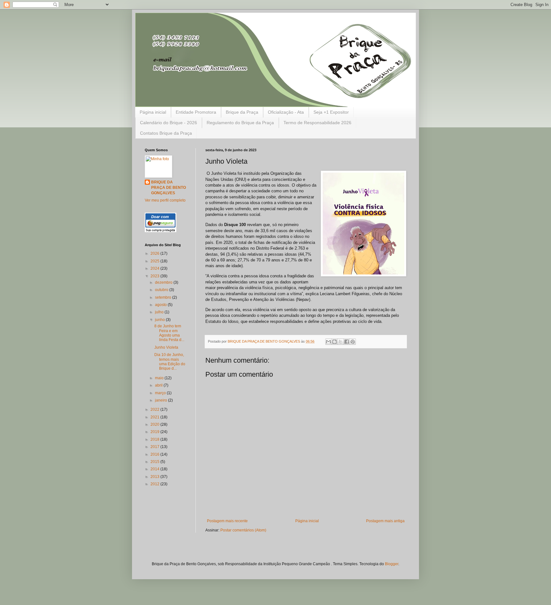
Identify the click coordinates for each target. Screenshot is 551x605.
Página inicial (153, 112)
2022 (155, 409)
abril (159, 385)
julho (160, 312)
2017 (155, 447)
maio (160, 378)
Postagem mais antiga (385, 521)
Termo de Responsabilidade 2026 (317, 122)
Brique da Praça (242, 112)
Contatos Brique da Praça (166, 133)
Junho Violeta (166, 347)
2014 (155, 469)
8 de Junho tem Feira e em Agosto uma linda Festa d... (169, 333)
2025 (155, 261)
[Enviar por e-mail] (328, 341)
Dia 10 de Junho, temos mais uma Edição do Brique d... (169, 361)
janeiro (161, 400)
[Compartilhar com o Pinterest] (352, 341)
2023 (155, 276)
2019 (155, 432)
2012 (155, 484)
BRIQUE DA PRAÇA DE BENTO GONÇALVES (168, 187)
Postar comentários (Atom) (243, 530)
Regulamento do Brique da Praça (240, 122)
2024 (155, 268)
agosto (161, 304)
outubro (162, 290)
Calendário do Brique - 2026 (168, 122)
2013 (155, 476)
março (161, 393)
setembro (163, 297)
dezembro (164, 282)
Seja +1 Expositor (331, 112)
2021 (155, 417)
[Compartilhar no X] (340, 341)
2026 (155, 253)
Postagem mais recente (227, 521)
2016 (155, 454)
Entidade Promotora (196, 112)
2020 (155, 424)
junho (160, 319)
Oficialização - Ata (286, 112)
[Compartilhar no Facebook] (346, 341)
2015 (155, 461)
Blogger (391, 564)
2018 (155, 439)
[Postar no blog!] (334, 341)
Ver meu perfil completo (165, 200)
